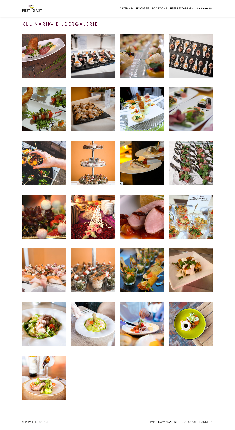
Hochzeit (142, 8)
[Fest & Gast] (32, 8)
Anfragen (205, 8)
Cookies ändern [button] (200, 421)
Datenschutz (176, 421)
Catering (126, 8)
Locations (159, 8)
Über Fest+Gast (180, 8)
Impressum (157, 421)
